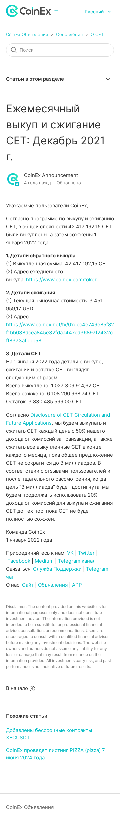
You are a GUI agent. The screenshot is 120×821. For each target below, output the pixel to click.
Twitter (86, 553)
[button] (56, 11)
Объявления (53, 585)
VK (70, 553)
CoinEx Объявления (27, 34)
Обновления (69, 34)
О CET (97, 34)
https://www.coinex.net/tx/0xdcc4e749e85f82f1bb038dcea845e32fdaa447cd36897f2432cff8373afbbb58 (60, 332)
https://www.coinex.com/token (62, 279)
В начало (17, 688)
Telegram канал (77, 561)
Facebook (18, 561)
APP (77, 585)
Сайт (28, 585)
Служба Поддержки (57, 569)
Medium (44, 561)
